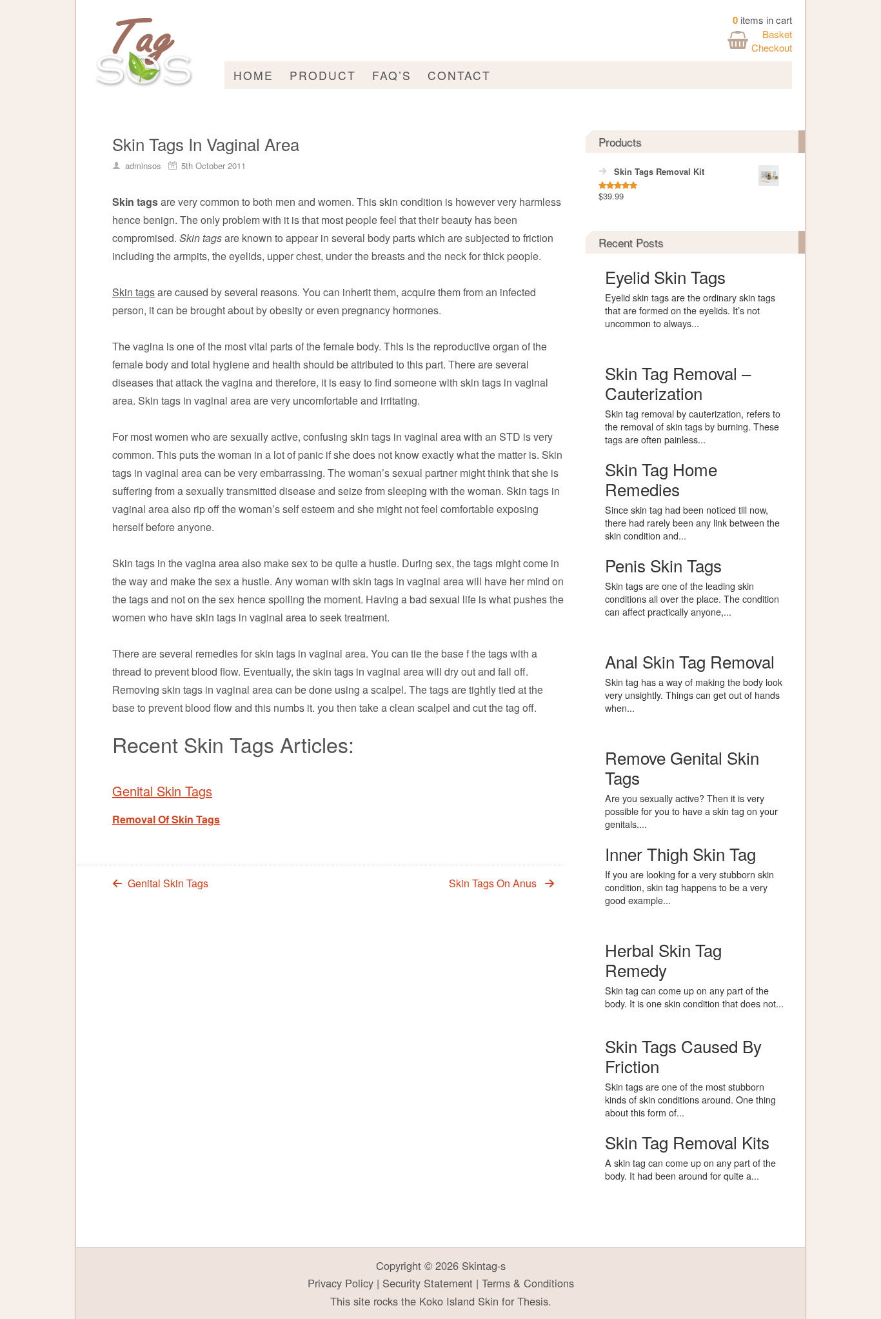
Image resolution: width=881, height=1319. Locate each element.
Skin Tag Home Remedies (661, 479)
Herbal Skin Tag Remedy (663, 960)
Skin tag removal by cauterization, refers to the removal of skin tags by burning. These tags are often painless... (692, 426)
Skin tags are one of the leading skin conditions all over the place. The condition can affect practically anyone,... (692, 598)
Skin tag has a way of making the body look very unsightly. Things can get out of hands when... (693, 695)
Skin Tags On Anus (493, 883)
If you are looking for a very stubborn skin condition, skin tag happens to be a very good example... (689, 887)
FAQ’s (391, 75)
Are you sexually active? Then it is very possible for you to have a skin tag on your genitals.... (691, 811)
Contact (459, 75)
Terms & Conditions (528, 1283)
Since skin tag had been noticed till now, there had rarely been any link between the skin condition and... (692, 522)
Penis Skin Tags (663, 565)
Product (323, 75)
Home (253, 75)
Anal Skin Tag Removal (690, 661)
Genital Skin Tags (162, 790)
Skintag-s (484, 1265)
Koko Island (447, 1301)
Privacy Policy (340, 1283)
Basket (777, 34)
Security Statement (427, 1283)
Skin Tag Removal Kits (687, 1142)
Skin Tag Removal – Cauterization (678, 383)
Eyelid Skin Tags (665, 276)
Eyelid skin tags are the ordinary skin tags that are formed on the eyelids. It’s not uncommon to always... (690, 310)
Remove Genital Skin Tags (682, 767)
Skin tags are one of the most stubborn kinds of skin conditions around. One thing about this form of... (690, 1099)
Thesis (532, 1301)
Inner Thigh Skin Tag (680, 853)
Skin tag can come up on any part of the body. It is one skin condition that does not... (694, 997)
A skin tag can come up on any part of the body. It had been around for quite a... (690, 1169)
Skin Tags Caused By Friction (683, 1056)
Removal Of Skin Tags (166, 819)
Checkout (771, 47)
